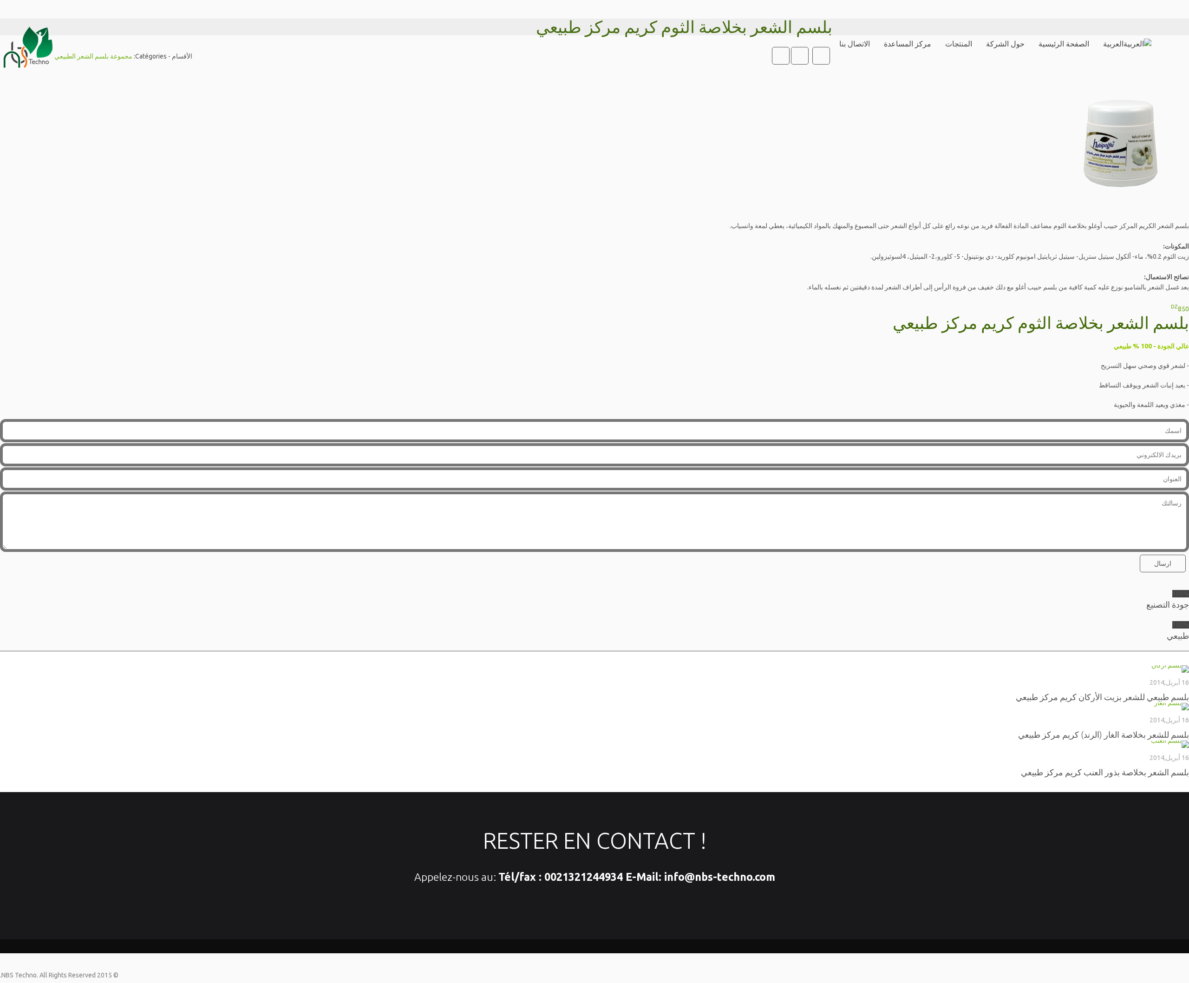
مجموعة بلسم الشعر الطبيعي (93, 56)
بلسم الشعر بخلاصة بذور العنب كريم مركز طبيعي (1105, 772)
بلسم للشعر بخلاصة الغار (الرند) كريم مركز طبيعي (1103, 734)
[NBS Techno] (27, 44)
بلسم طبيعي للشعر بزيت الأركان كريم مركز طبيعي (1102, 696)
